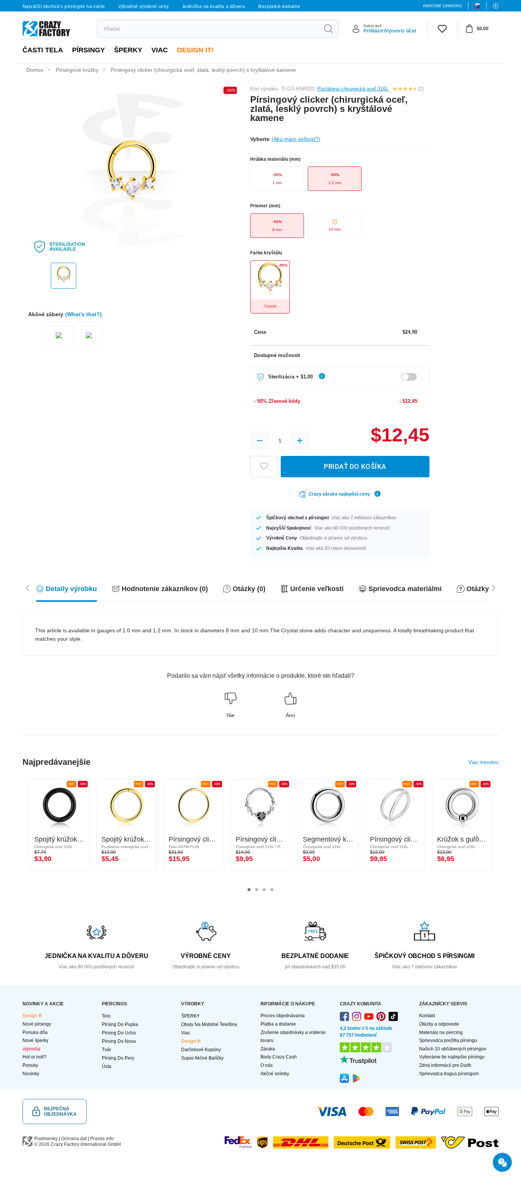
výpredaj (31, 1049)
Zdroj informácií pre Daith (445, 1065)
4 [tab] (272, 889)
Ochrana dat (74, 1138)
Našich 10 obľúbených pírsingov (452, 1049)
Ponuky (30, 1065)
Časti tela (43, 50)
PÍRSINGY (88, 50)
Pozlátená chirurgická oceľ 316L (352, 89)
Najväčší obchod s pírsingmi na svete (64, 6)
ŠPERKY (128, 50)
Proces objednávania (282, 1015)
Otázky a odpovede (439, 1024)
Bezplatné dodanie (279, 6)
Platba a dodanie (278, 1024)
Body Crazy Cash (278, 1057)
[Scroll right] (27, 587)
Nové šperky (35, 1040)
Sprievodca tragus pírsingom (449, 1073)
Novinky (31, 1073)
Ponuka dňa (35, 1032)
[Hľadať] (328, 28)
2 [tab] (256, 889)
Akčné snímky (274, 1073)
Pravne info (102, 1138)
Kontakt (427, 1015)
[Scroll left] (493, 587)
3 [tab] (264, 889)
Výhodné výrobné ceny (143, 6)
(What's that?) (83, 314)
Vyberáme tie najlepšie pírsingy (451, 1057)
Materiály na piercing (441, 1032)
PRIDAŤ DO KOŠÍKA (355, 466)
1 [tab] (249, 889)
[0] (442, 29)
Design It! (195, 50)
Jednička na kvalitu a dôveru (213, 6)
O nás (266, 1065)
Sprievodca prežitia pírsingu (448, 1040)
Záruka (267, 1049)
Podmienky (46, 1138)
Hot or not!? (35, 1057)
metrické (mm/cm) (442, 5)
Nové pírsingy (37, 1024)
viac (159, 50)
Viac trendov (483, 762)
